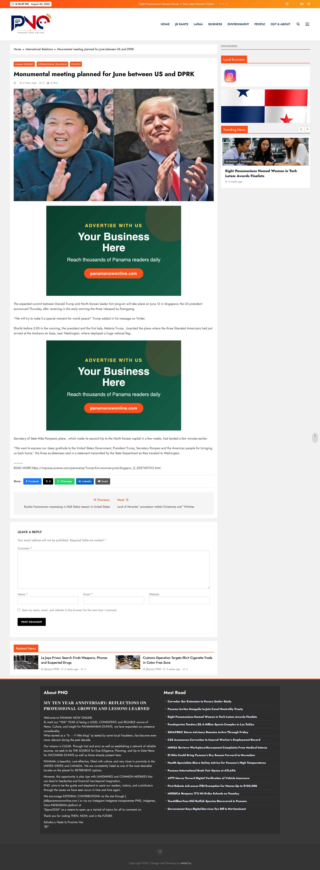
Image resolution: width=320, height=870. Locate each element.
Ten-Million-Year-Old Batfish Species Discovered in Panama (207, 801)
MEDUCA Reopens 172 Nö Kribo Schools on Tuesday (203, 793)
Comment (25, 548)
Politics (76, 64)
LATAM (198, 24)
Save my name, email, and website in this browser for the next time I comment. (69, 610)
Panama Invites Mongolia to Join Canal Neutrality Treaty (205, 709)
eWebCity (186, 863)
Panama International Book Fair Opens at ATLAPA (202, 770)
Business (215, 24)
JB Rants (181, 24)
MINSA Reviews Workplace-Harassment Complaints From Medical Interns (217, 748)
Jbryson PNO (51, 669)
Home (165, 24)
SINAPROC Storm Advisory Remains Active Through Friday (208, 732)
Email (104, 481)
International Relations (52, 64)
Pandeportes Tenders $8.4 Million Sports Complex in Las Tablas (178, 3)
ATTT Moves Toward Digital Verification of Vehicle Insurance (208, 778)
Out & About (280, 24)
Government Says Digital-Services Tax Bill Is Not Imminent (207, 809)
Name (23, 594)
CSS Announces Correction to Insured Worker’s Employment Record (214, 740)
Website (154, 594)
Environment (238, 24)
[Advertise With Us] (113, 251)
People (259, 24)
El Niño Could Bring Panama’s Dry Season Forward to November (211, 755)
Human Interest (24, 64)
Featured (246, 161)
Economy (232, 161)
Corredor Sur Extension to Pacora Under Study (199, 701)
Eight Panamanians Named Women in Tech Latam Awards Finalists (212, 717)
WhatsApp (66, 481)
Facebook (34, 481)
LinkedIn (86, 481)
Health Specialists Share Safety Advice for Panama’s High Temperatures (217, 763)
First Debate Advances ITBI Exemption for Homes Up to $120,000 (212, 786)
